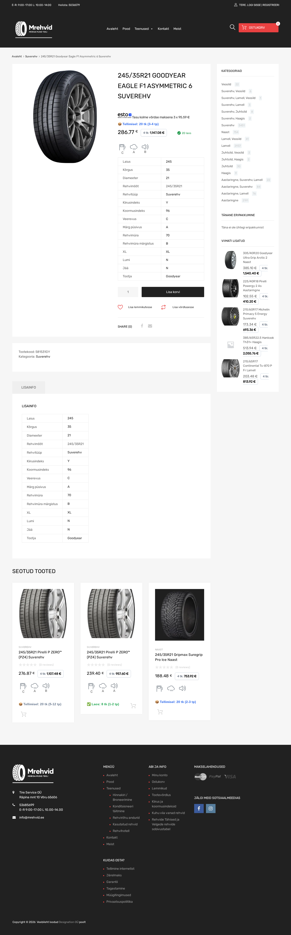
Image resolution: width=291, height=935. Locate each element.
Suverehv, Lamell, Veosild (238, 98)
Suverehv (31, 56)
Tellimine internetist (120, 869)
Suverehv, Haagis (233, 118)
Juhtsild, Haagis (232, 159)
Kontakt (163, 29)
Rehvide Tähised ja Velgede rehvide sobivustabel (165, 824)
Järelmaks (114, 875)
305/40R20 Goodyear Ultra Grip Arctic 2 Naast (258, 257)
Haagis (226, 173)
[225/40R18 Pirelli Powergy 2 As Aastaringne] (230, 296)
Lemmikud (159, 788)
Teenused (142, 29)
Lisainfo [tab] (28, 387)
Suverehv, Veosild (233, 91)
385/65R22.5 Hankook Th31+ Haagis (258, 340)
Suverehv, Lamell (232, 104)
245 (169, 162)
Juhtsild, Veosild (232, 152)
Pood (126, 29)
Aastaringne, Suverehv (237, 186)
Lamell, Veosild (231, 139)
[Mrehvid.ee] (33, 38)
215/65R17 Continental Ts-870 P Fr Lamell (257, 366)
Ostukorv (158, 782)
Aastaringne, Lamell (234, 193)
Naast (159, 649)
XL (168, 252)
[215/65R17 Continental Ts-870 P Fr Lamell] (230, 376)
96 (168, 211)
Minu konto (160, 775)
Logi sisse (254, 5)
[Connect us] (199, 808)
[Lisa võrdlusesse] (66, 590)
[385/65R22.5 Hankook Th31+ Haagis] (230, 352)
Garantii (112, 882)
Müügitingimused (118, 895)
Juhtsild (227, 166)
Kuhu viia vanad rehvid (168, 813)
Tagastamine (115, 888)
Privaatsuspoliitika (119, 902)
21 (167, 178)
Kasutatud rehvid (125, 824)
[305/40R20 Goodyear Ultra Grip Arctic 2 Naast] (230, 268)
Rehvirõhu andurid (126, 818)
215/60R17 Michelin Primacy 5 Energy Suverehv (256, 314)
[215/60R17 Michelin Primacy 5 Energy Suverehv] (230, 324)
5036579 (74, 5)
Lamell (225, 145)
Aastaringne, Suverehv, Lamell (242, 180)
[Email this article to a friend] (149, 326)
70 (168, 235)
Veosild (226, 84)
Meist (177, 29)
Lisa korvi (173, 292)
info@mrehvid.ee (31, 817)
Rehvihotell (121, 831)
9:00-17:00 (25, 5)
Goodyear (173, 276)
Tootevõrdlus (161, 795)
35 (168, 170)
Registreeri (271, 5)
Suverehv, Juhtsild (234, 111)
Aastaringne (229, 200)
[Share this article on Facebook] (141, 326)
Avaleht (112, 29)
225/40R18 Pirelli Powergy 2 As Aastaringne (254, 286)
